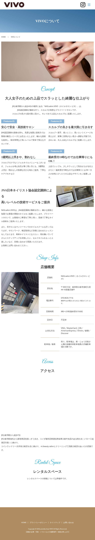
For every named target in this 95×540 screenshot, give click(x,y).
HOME (3, 37)
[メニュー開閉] (89, 4)
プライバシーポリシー (38, 522)
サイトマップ (55, 522)
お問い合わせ (68, 522)
